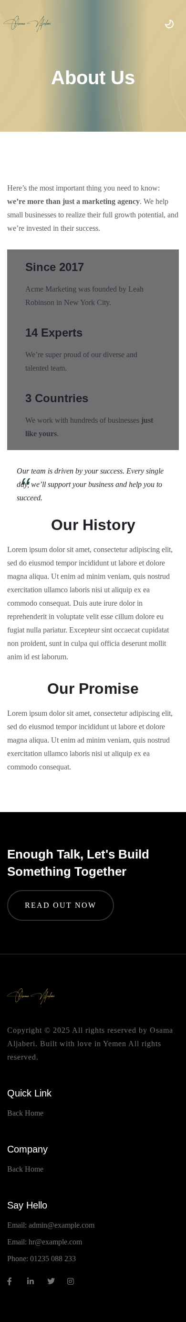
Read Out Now (60, 905)
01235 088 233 (53, 1258)
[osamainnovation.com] (27, 24)
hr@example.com (55, 1242)
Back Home (25, 1113)
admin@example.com (61, 1225)
